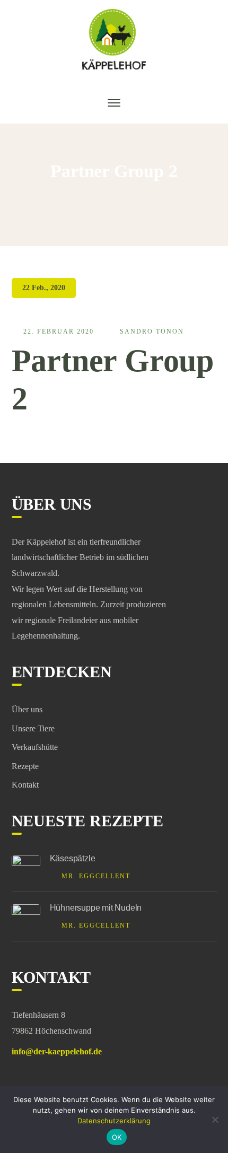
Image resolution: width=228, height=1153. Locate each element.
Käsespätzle (72, 858)
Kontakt (25, 784)
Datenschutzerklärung (114, 1120)
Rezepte (25, 766)
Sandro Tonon (152, 331)
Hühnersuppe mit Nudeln (96, 907)
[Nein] (214, 1119)
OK (117, 1137)
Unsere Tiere (33, 728)
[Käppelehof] (114, 38)
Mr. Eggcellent (96, 876)
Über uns (27, 709)
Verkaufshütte (35, 747)
